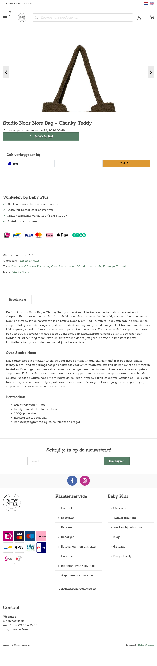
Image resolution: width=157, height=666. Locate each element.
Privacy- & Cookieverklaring (17, 644)
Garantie (67, 556)
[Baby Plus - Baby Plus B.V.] (24, 17)
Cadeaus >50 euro (23, 266)
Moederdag (85, 266)
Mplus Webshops (146, 644)
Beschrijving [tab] (17, 299)
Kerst (54, 266)
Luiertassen (67, 266)
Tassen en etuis (29, 261)
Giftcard (119, 546)
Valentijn (109, 266)
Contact (66, 508)
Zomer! (121, 266)
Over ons (119, 508)
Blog (116, 537)
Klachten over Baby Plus (78, 566)
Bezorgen (67, 537)
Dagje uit (43, 266)
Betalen (66, 527)
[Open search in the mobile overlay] (83, 17)
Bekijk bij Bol (44, 136)
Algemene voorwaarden (78, 575)
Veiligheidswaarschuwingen (77, 588)
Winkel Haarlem (124, 518)
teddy (97, 266)
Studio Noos (20, 272)
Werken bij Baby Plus (127, 527)
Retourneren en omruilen (78, 546)
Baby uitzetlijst (123, 556)
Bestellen (67, 518)
